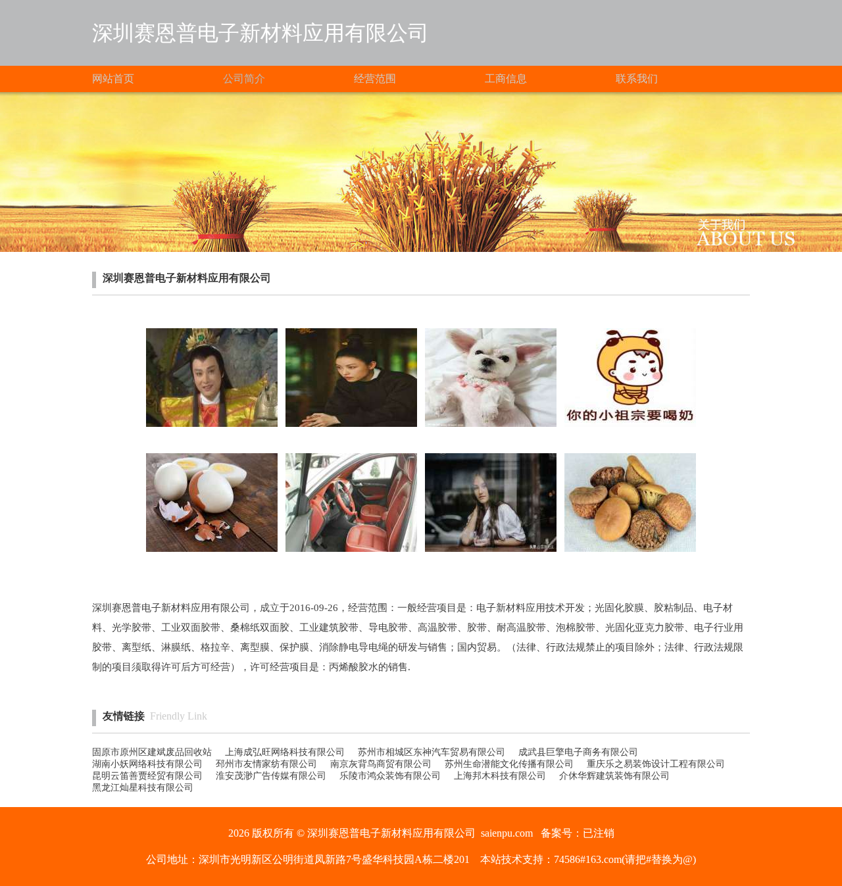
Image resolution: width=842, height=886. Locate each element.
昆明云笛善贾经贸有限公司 (147, 776)
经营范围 (375, 78)
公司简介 (244, 78)
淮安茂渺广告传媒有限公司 (271, 776)
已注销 (598, 833)
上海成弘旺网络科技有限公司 (285, 752)
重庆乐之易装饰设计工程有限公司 (656, 764)
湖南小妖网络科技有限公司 (147, 764)
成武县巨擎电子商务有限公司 (578, 752)
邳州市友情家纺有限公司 (266, 764)
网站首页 (113, 78)
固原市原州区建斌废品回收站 (152, 752)
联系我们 (637, 78)
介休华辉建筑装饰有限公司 (614, 776)
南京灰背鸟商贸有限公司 (381, 764)
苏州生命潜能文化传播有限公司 (509, 764)
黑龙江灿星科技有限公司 (142, 788)
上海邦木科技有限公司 (500, 776)
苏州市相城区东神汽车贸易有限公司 (431, 752)
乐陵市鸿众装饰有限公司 (390, 776)
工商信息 (506, 78)
